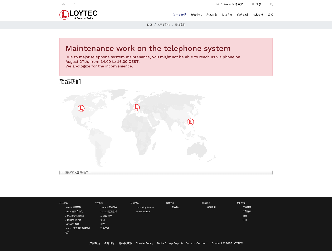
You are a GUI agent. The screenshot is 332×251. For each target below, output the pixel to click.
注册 (245, 220)
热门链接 (241, 203)
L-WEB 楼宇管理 (73, 207)
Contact (217, 243)
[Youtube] (63, 4)
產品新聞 (176, 207)
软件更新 (170, 203)
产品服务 (211, 14)
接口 (102, 220)
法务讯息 (109, 243)
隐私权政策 (125, 243)
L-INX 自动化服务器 (74, 216)
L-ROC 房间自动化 (74, 211)
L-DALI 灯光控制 (108, 211)
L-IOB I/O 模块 (72, 224)
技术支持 (257, 14)
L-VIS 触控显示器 (108, 207)
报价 (245, 216)
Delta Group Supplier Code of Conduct (182, 243)
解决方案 (227, 14)
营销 (270, 14)
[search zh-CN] (271, 4)
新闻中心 (196, 14)
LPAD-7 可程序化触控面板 (77, 228)
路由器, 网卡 (106, 216)
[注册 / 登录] (253, 4)
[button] (230, 4)
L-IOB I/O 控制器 (73, 220)
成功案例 (242, 14)
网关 (67, 232)
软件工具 (104, 228)
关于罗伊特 (179, 14)
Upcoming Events (145, 207)
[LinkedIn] (74, 4)
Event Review (143, 211)
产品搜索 (247, 211)
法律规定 (94, 243)
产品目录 (247, 207)
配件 (102, 224)
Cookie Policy (144, 243)
